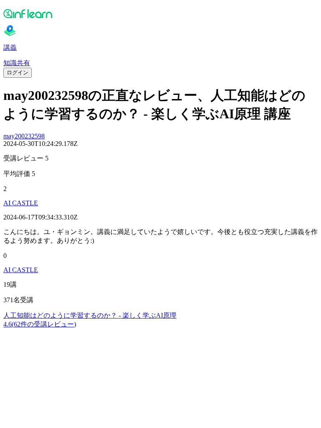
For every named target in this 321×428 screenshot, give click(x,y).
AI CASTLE (20, 202)
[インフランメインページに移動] (160, 13)
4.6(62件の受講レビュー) (39, 324)
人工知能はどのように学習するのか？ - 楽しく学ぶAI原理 (89, 315)
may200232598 (24, 136)
